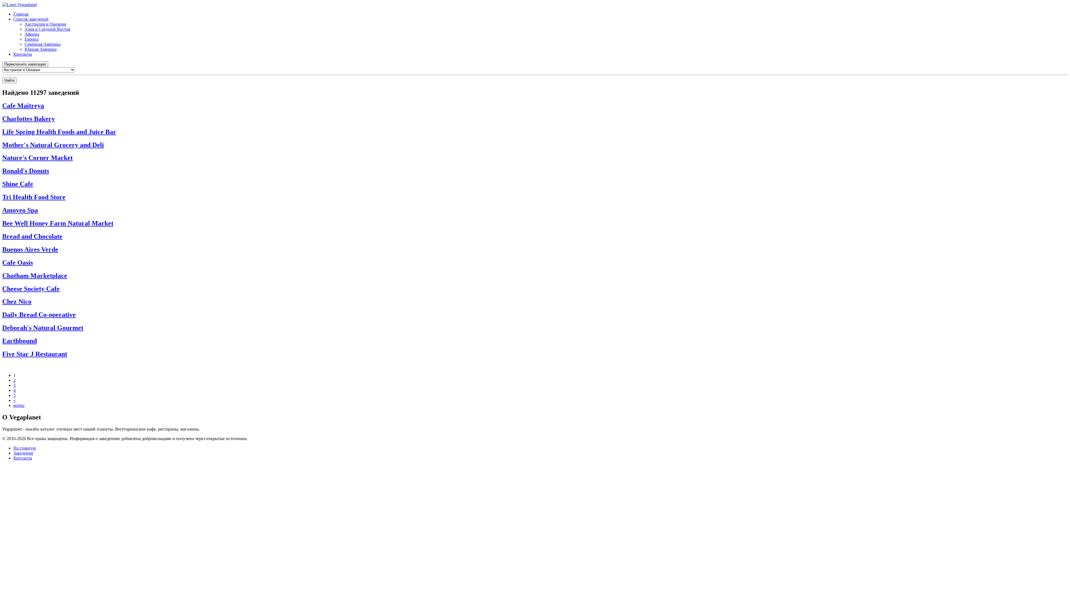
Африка (32, 34)
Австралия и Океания (45, 24)
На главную (24, 448)
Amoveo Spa (20, 210)
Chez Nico (16, 301)
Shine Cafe (17, 184)
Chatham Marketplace (34, 275)
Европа (31, 39)
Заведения (23, 453)
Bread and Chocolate (32, 236)
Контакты (22, 54)
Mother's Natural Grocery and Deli (53, 145)
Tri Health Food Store (33, 197)
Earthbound (19, 340)
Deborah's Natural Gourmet (42, 327)
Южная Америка (41, 49)
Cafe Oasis (17, 262)
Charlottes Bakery (28, 118)
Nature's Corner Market (37, 157)
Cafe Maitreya (23, 105)
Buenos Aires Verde (30, 249)
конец (19, 405)
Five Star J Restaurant (34, 354)
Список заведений (30, 19)
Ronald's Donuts (25, 170)
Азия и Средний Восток (47, 29)
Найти (9, 80)
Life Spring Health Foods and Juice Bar (59, 131)
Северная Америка (42, 44)
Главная (20, 14)
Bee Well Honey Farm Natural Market (57, 223)
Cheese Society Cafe (31, 288)
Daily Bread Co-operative (39, 314)
